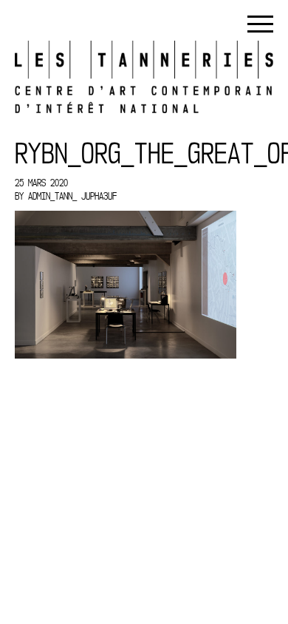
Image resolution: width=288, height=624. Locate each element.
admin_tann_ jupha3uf (72, 196)
